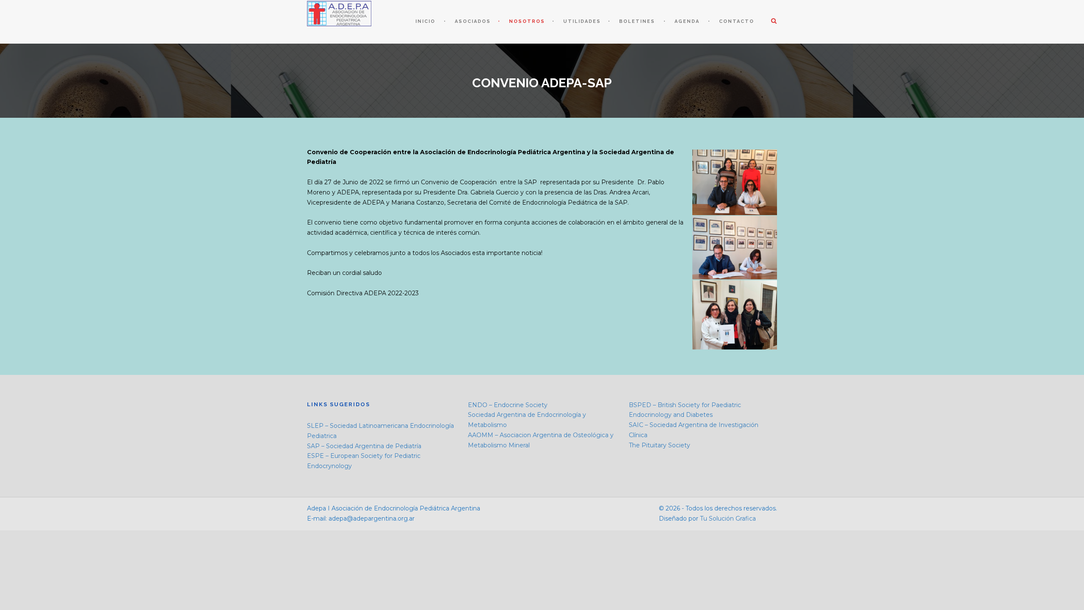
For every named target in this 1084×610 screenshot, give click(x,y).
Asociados (473, 21)
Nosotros (527, 21)
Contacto (736, 21)
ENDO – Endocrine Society (508, 405)
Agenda (687, 21)
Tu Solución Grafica (727, 518)
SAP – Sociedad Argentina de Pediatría (364, 446)
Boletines (637, 21)
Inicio (425, 21)
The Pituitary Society (659, 445)
